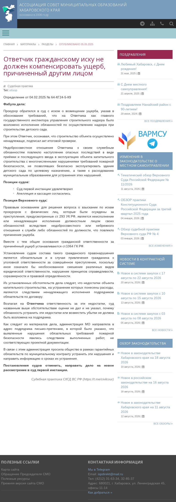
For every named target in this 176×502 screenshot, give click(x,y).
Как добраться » (100, 492)
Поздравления (133, 54)
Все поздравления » (158, 121)
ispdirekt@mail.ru (110, 474)
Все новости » (162, 330)
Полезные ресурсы (15, 478)
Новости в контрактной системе (142, 261)
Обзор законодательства (143, 343)
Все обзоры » (163, 423)
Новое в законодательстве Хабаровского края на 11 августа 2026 (145, 407)
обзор (13, 90)
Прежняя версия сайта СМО (22, 483)
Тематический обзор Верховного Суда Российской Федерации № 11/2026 (145, 179)
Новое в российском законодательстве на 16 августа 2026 (145, 382)
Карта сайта (10, 469)
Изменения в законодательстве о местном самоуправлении (144, 161)
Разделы (47, 44)
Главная (9, 44)
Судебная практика (20, 86)
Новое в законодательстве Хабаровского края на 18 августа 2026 (145, 357)
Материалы (28, 44)
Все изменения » (161, 245)
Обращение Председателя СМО (25, 474)
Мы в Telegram (99, 469)
